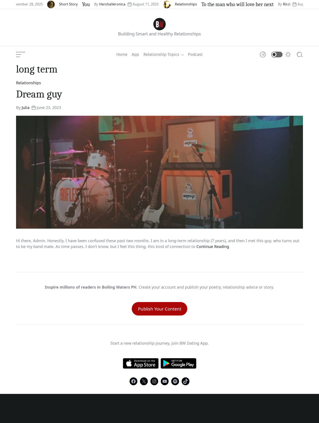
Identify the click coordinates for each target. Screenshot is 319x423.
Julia (26, 107)
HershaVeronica (100, 4)
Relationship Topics (161, 54)
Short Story (56, 4)
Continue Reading (212, 246)
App (135, 54)
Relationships (174, 4)
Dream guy (39, 94)
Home (121, 54)
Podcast (195, 54)
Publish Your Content (159, 309)
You (74, 4)
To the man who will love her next (225, 4)
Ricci (274, 4)
